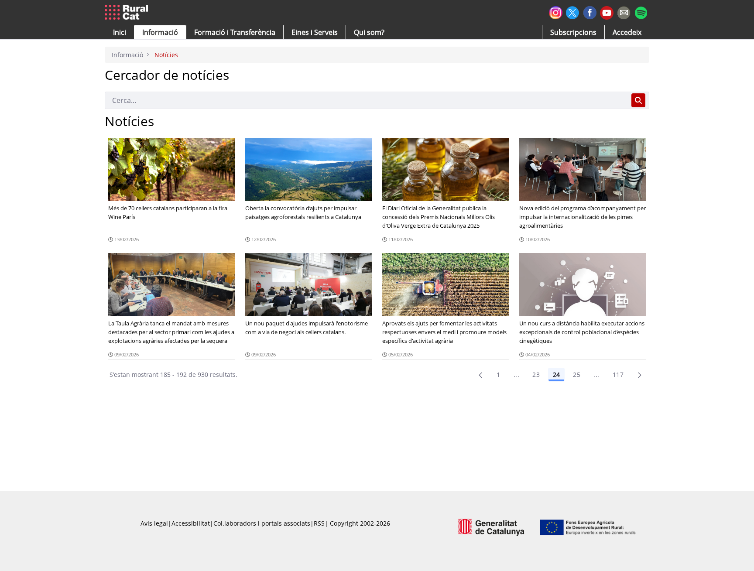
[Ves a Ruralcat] (128, 12)
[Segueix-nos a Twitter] (572, 11)
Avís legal (154, 523)
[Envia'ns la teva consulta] (624, 11)
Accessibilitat (190, 523)
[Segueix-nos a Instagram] (555, 11)
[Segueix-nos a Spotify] (641, 11)
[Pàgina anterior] (480, 375)
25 (576, 374)
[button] (119, 32)
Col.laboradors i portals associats (261, 523)
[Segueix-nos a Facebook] (589, 11)
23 (536, 374)
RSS (319, 523)
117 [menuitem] (618, 374)
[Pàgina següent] (640, 375)
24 (556, 374)
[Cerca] (638, 100)
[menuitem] (234, 32)
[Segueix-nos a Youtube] (606, 12)
